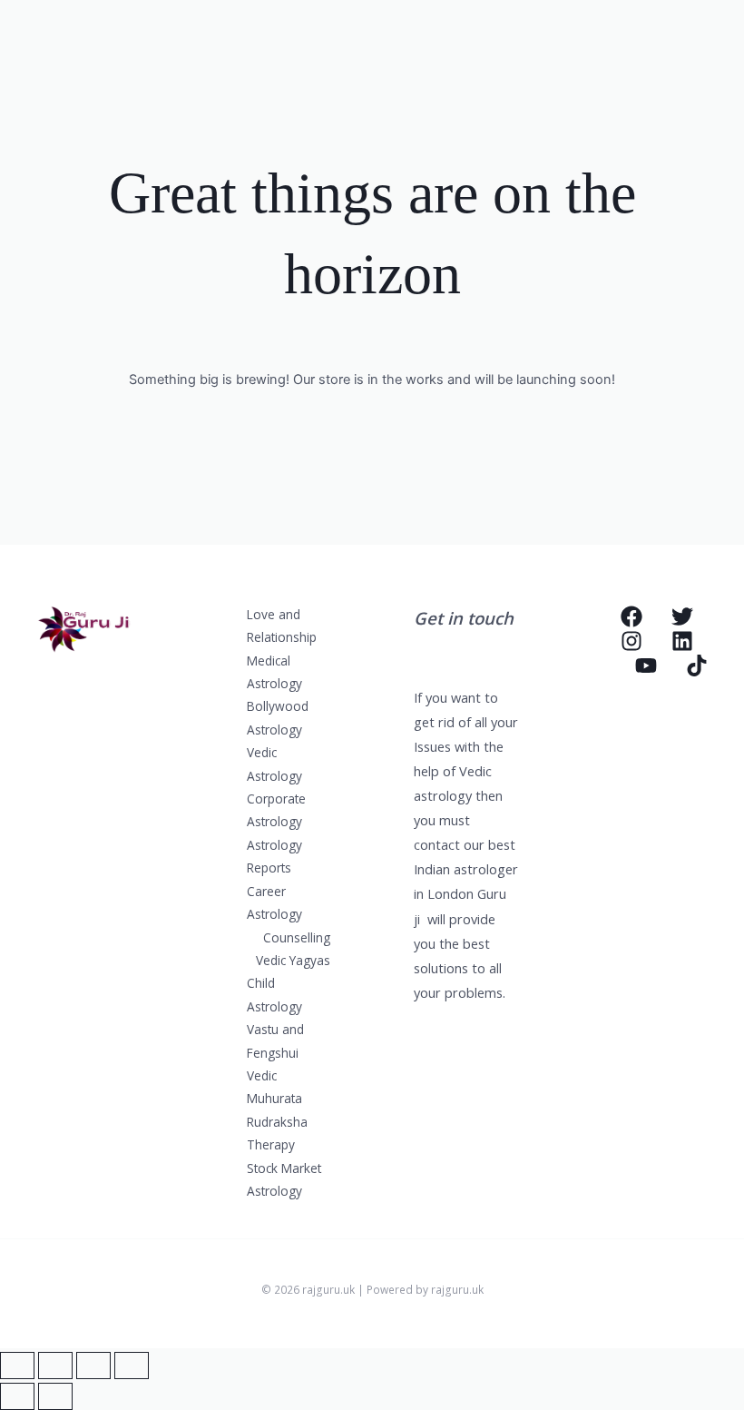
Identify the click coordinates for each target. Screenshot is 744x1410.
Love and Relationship (282, 626)
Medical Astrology (274, 672)
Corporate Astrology (276, 810)
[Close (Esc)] (131, 1365)
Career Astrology (274, 902)
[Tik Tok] (697, 665)
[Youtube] (646, 665)
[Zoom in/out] (17, 1365)
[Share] (93, 1365)
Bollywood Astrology (277, 717)
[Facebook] (631, 616)
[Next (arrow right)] (55, 1396)
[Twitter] (682, 616)
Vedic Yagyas (293, 960)
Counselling (296, 937)
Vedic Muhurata (274, 1087)
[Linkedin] (682, 641)
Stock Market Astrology (284, 1179)
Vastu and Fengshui (275, 1040)
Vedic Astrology (274, 764)
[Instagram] (631, 641)
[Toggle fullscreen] (55, 1365)
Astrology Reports (274, 856)
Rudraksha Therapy (277, 1133)
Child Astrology (274, 994)
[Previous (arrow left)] (17, 1396)
